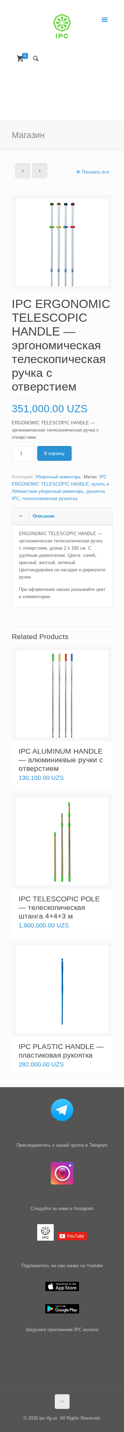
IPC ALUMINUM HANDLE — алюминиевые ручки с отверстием (61, 759)
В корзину (54, 453)
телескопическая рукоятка (49, 498)
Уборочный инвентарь (58, 476)
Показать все (95, 171)
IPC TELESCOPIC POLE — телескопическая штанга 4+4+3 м (59, 907)
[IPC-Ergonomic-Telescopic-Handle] (62, 245)
